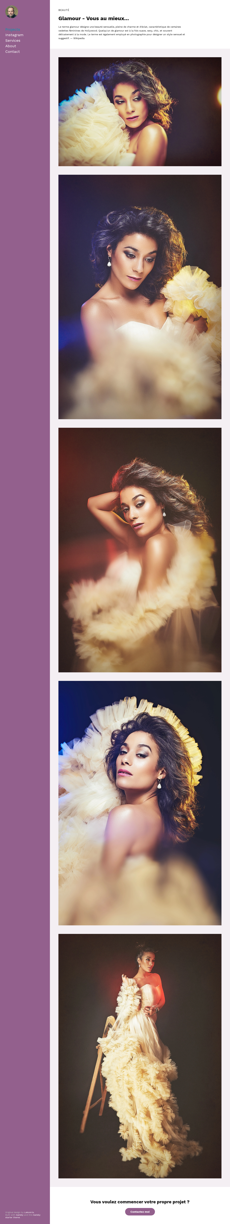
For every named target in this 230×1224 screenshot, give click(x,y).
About (10, 46)
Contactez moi (140, 1211)
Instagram (14, 35)
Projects (12, 29)
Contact (12, 51)
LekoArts (29, 1212)
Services (12, 40)
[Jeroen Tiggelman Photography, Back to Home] (11, 11)
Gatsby (19, 1215)
